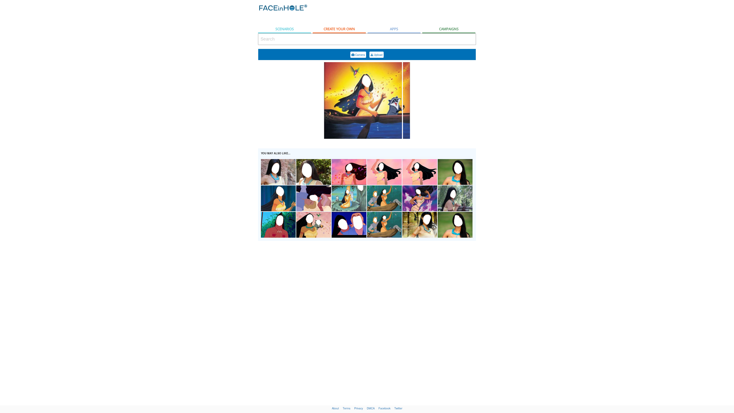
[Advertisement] (699, 61)
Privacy (358, 408)
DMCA (371, 408)
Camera (359, 55)
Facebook (384, 408)
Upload (377, 55)
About (335, 408)
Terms (346, 408)
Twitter (398, 408)
